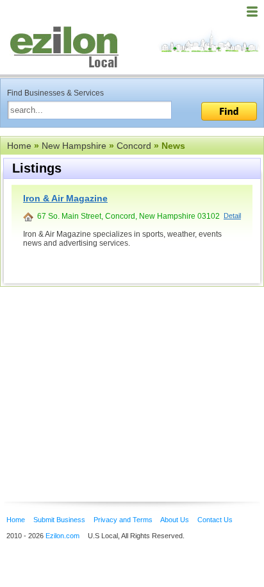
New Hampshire (74, 145)
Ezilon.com (62, 536)
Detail (232, 215)
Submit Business (59, 519)
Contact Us (215, 519)
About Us (174, 519)
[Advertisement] (102, 374)
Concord (134, 145)
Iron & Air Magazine (65, 198)
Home (19, 145)
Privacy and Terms (123, 519)
